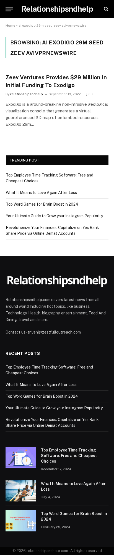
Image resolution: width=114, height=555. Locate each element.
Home (10, 25)
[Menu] (9, 9)
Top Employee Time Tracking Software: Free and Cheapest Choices (69, 455)
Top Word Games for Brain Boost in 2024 (42, 204)
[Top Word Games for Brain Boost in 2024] (21, 520)
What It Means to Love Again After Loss (41, 192)
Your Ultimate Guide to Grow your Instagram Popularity (54, 216)
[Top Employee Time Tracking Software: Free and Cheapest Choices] (21, 457)
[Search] (105, 9)
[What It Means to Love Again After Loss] (21, 490)
